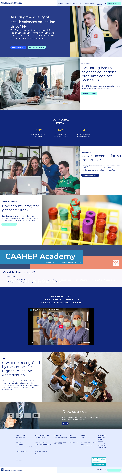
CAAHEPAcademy (99, 3)
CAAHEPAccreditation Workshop (86, 445)
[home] (11, 3)
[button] (60, 3)
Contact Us (100, 439)
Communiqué (72, 437)
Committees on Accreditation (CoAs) (24, 446)
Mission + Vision (19, 439)
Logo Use (37, 449)
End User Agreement (19, 460)
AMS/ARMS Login (102, 443)
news (71, 435)
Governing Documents (21, 449)
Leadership (18, 442)
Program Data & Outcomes (41, 451)
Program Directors (9, 201)
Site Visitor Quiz (101, 445)
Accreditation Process (40, 437)
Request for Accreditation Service (42, 439)
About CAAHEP (86, 63)
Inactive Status (38, 453)
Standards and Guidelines (41, 442)
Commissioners (19, 444)
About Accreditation (20, 437)
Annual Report (72, 439)
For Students (86, 152)
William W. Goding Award (21, 451)
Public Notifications (73, 442)
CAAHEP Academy (11, 276)
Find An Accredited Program (114, 3)
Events (83, 435)
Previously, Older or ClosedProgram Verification (60, 443)
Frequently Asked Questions (41, 446)
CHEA (4, 358)
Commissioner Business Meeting (88, 442)
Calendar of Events (85, 439)
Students (57, 435)
